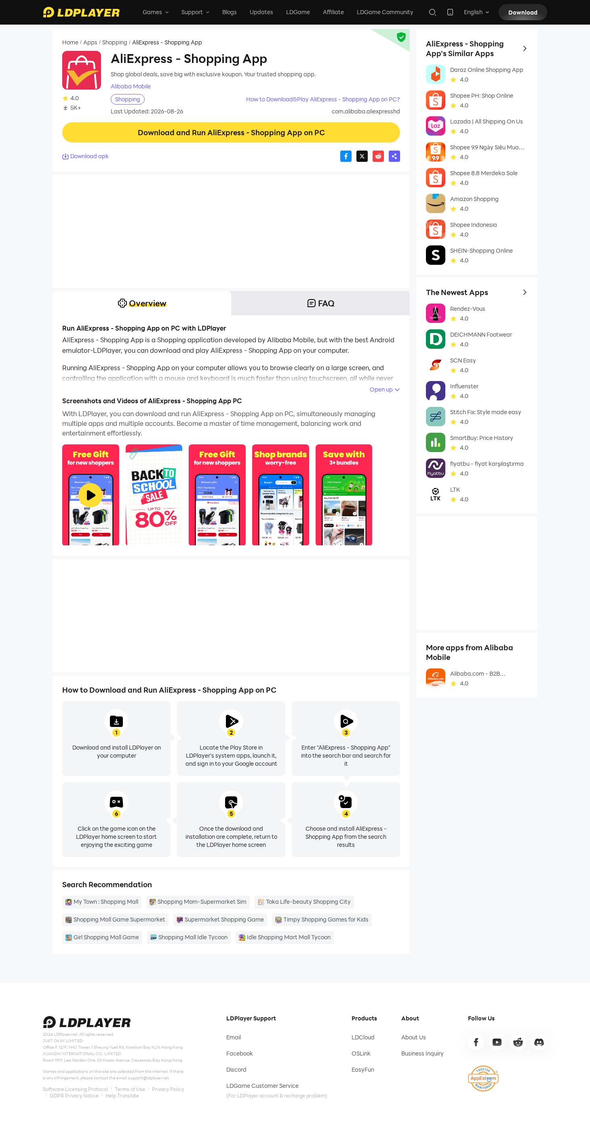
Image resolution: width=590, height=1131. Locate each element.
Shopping (114, 42)
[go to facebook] (476, 1042)
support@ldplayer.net (148, 1078)
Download (522, 12)
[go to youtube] (497, 1042)
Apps (90, 42)
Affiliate (333, 12)
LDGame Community (385, 12)
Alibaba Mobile (131, 86)
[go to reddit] (518, 1042)
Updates (261, 12)
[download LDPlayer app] (450, 12)
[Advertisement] (231, 231)
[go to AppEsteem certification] (483, 1078)
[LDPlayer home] (81, 12)
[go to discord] (539, 1042)
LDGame (298, 12)
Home (70, 42)
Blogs (229, 12)
